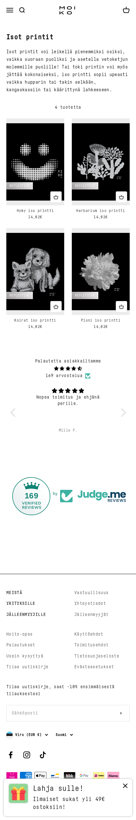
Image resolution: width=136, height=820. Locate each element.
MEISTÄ (14, 593)
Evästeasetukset (94, 667)
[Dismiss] (125, 787)
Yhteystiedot (90, 603)
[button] (14, 412)
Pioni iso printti (101, 320)
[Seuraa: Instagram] (26, 755)
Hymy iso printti (35, 211)
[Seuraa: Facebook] (10, 755)
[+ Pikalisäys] (56, 197)
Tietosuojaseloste (96, 656)
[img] (68, 368)
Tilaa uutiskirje (27, 667)
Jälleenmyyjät (91, 614)
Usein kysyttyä (24, 656)
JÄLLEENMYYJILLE (26, 614)
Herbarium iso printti (100, 211)
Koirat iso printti (35, 320)
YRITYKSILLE (20, 603)
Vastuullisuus (91, 593)
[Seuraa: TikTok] (43, 755)
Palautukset (20, 645)
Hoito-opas (19, 634)
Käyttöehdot (88, 634)
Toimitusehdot (91, 645)
